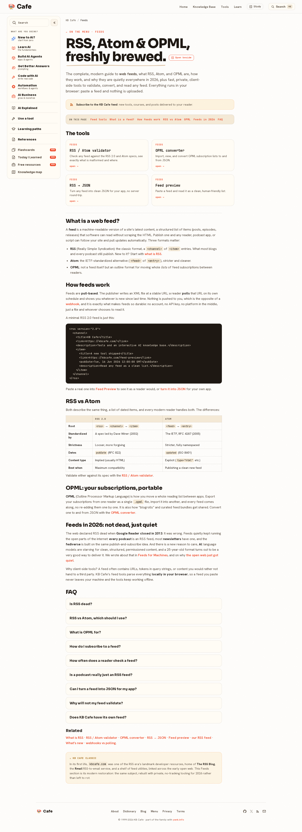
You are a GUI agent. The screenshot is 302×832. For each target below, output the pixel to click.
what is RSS (153, 254)
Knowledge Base (204, 7)
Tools (225, 7)
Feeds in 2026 (204, 119)
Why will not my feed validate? (96, 703)
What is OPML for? (85, 632)
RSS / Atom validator (137, 475)
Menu (154, 811)
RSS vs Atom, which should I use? (98, 618)
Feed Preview (106, 389)
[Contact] (264, 811)
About (115, 811)
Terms (180, 811)
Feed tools (98, 119)
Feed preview (179, 737)
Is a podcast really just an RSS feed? (101, 675)
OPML (187, 119)
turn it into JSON (173, 389)
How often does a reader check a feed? (103, 660)
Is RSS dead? (81, 604)
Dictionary (129, 811)
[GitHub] (245, 811)
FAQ (220, 119)
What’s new (74, 743)
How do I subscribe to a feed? (95, 646)
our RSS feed (201, 737)
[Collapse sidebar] (54, 22)
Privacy (167, 811)
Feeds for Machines (153, 555)
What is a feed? (122, 119)
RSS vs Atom (172, 119)
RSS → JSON (156, 737)
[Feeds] (257, 811)
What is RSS (74, 737)
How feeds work (148, 119)
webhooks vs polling (101, 743)
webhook (72, 304)
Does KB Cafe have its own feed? (98, 717)
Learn (238, 7)
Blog (143, 811)
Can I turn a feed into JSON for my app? (103, 689)
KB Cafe (71, 20)
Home (184, 7)
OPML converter (123, 512)
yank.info (178, 819)
